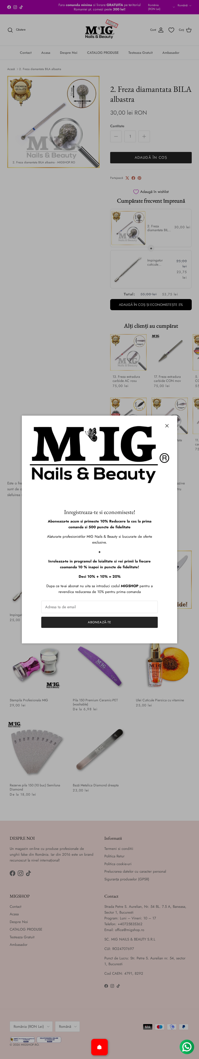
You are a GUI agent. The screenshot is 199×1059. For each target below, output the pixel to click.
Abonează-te (99, 622)
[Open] (99, 1047)
